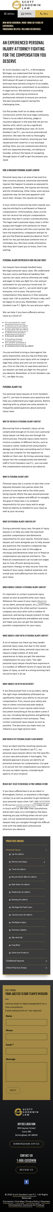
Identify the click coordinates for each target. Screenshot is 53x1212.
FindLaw (40, 1205)
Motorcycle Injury (19, 862)
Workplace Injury (19, 922)
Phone (9, 1030)
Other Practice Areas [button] (16, 968)
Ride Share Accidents (21, 884)
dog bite (42, 601)
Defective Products (20, 952)
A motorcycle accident (16, 326)
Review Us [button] (26, 1170)
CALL (45, 14)
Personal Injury (13, 850)
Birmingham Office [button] (26, 1144)
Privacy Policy (33, 1202)
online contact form (26, 805)
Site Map (19, 1202)
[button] (9, 13)
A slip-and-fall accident (16, 329)
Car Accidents (18, 854)
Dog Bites (16, 945)
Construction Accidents (22, 915)
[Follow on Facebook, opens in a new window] (26, 1182)
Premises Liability (19, 930)
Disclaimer (8, 1202)
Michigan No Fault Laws (22, 907)
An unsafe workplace (15, 343)
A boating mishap (13, 339)
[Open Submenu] (46, 850)
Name (9, 1016)
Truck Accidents (19, 869)
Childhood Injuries (15, 961)
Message (10, 1059)
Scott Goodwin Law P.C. (24, 1195)
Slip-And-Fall (17, 937)
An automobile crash (15, 323)
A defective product (15, 333)
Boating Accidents (20, 899)
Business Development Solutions (29, 1203)
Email (10, 1045)
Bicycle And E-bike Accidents (24, 877)
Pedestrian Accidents (21, 892)
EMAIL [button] (28, 14)
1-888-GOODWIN (41, 802)
